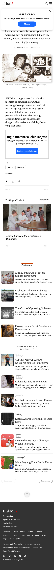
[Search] (46, 3)
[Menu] (50, 3)
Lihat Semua (44, 200)
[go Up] (27, 494)
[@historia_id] (9, 556)
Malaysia (20, 167)
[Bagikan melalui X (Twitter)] (13, 181)
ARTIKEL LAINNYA (27, 346)
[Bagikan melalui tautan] (19, 181)
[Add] (27, 68)
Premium (9, 173)
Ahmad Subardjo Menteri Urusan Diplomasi (23, 237)
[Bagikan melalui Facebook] (6, 181)
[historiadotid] (4, 556)
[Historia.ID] (7, 3)
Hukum (10, 167)
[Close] (50, 11)
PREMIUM (27, 265)
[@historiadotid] (15, 556)
